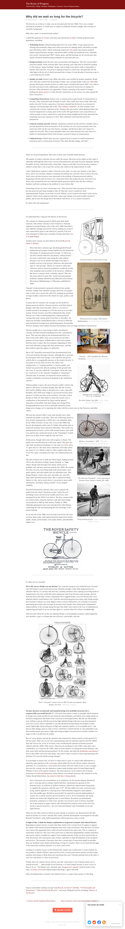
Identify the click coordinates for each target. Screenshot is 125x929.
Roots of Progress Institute (71, 6)
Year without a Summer (67, 107)
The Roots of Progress (37, 3)
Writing (38, 6)
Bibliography (52, 6)
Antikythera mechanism (89, 751)
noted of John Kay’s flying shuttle (62, 776)
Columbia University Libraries (99, 321)
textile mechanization (44, 773)
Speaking (44, 6)
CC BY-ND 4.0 (76, 922)
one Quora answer (42, 92)
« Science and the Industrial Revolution (40, 901)
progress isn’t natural (70, 867)
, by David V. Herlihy (68, 888)
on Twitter (45, 38)
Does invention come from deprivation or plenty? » (80, 901)
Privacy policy (62, 925)
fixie (66, 445)
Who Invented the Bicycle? (47, 890)
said (58, 340)
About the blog (30, 6)
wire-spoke (74, 50)
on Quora (73, 38)
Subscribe (60, 6)
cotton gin (53, 763)
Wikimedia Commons (69, 705)
